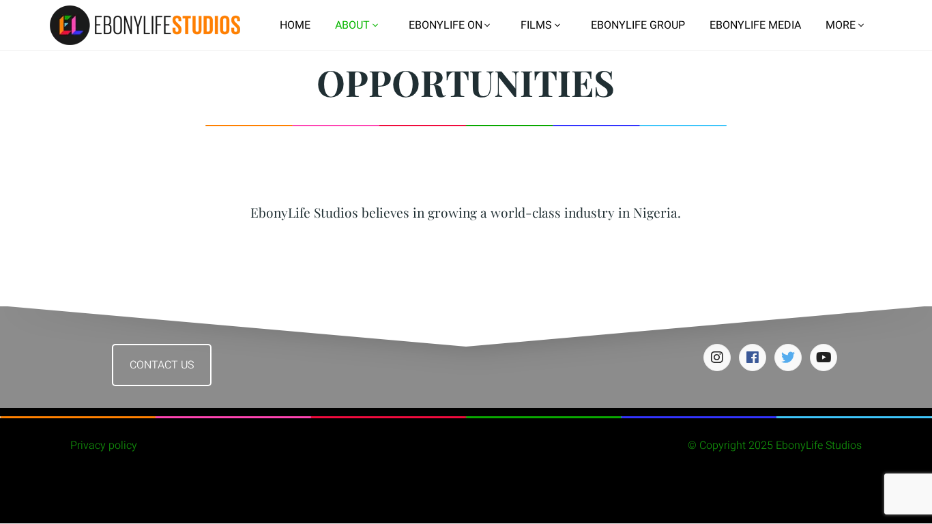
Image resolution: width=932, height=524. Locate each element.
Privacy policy (103, 445)
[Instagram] (717, 357)
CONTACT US (162, 365)
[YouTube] (823, 357)
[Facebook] (752, 357)
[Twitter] (788, 357)
